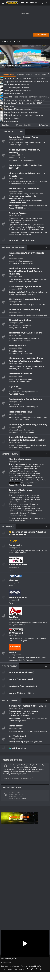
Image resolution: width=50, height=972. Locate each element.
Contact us (14, 966)
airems (28, 771)
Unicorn (29, 369)
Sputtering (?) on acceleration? (21, 261)
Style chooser (6, 962)
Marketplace (10, 453)
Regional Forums (17, 213)
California (31, 227)
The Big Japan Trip (16, 742)
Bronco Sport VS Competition (24, 188)
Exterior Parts (16, 469)
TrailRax (13, 617)
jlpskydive (38, 742)
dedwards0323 (31, 281)
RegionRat (28, 765)
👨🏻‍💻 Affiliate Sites (17, 748)
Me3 (25, 328)
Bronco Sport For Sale (34, 478)
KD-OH (21, 765)
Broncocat (27, 485)
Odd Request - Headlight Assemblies (23, 392)
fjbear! (42, 305)
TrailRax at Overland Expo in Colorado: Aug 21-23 (28, 622)
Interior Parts (31, 469)
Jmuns (34, 767)
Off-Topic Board (17, 736)
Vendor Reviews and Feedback (23, 513)
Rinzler (28, 767)
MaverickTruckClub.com (21, 240)
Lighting (13, 386)
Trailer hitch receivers (17, 351)
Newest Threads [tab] (24, 74)
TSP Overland (16, 633)
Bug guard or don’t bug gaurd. (21, 379)
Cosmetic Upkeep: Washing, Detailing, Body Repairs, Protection (27, 438)
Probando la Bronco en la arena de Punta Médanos (29, 232)
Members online (12, 759)
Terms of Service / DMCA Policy (32, 966)
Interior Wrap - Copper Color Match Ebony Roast (28, 417)
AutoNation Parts (18, 564)
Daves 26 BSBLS (19, 771)
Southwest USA (40, 225)
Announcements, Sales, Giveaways (25, 495)
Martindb (31, 184)
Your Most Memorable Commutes (16, 66)
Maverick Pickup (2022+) (21, 672)
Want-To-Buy (17, 480)
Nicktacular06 (41, 315)
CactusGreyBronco (10, 769)
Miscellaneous (16, 478)
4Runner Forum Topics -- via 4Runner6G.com (22, 197)
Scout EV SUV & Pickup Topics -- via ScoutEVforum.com (25, 201)
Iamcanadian (28, 160)
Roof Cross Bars (15, 404)
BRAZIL (24, 229)
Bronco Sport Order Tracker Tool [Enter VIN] (25, 166)
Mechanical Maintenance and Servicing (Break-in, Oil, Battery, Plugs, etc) (25, 271)
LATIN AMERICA (37, 229)
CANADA (14, 229)
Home (21, 969)
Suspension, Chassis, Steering (24, 309)
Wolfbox (13, 652)
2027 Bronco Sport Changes (20, 158)
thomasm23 (28, 263)
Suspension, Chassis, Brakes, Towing (25, 473)
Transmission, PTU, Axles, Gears (25, 332)
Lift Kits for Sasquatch (17, 315)
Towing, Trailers (17, 345)
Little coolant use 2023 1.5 (19, 305)
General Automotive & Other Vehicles (28, 705)
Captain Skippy (32, 407)
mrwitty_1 (6, 774)
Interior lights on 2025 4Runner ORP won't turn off (28, 205)
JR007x (25, 145)
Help (15, 969)
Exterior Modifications (20, 373)
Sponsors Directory (18, 515)
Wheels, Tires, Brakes (20, 471)
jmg (17, 767)
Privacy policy (7, 969)
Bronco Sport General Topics (23, 137)
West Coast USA (17, 227)
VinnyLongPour (24, 447)
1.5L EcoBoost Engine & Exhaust (25, 299)
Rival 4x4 (13, 580)
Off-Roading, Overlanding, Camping (28, 424)
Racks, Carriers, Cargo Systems (25, 399)
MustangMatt (38, 765)
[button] (2, 2)
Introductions (16, 725)
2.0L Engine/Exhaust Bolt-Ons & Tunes (27, 464)
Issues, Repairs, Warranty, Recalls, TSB (27, 254)
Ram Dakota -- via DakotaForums (24, 713)
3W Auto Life (15, 545)
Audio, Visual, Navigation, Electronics (25, 475)
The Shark (13, 765)
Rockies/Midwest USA (20, 225)
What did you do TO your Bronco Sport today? (27, 142)
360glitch (23, 640)
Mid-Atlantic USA (17, 222)
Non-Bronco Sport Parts (36, 480)
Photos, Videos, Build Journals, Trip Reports (27, 174)
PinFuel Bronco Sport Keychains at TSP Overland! (28, 638)
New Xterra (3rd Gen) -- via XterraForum (27, 194)
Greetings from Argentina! (19, 731)
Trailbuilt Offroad (18, 597)
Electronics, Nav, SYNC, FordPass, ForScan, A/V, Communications (26, 359)
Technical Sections (14, 247)
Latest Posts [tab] (8, 74)
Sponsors (4, 966)
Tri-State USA (16, 220)
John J (22, 767)
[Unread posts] (42, 3)
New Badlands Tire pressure (20, 325)
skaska (25, 799)
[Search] (47, 3)
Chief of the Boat (37, 769)
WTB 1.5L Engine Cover (23, 483)
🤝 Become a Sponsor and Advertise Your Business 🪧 (27, 533)
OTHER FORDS (9, 666)
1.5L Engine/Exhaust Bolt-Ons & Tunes (25, 466)
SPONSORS (8, 526)
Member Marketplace (20, 459)
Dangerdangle (24, 769)
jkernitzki (43, 731)
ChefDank (27, 340)
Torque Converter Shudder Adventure (24, 338)
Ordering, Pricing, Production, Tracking (24, 151)
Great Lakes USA (17, 218)
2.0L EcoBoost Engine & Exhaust (25, 286)
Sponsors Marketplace (20, 490)
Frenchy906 (31, 294)
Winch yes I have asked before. (21, 430)
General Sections (12, 131)
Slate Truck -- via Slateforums (24, 711)
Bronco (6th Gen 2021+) (21, 679)
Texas (41, 227)
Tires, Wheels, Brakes (20, 320)
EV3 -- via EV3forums (20, 715)
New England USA (35, 218)
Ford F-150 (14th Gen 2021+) (23, 686)
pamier (28, 234)
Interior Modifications (20, 411)
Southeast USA (31, 220)
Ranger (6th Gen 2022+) (21, 693)
